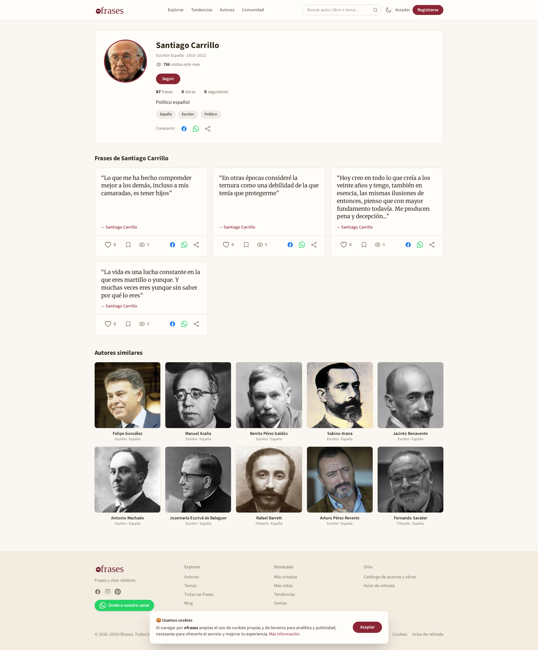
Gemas (280, 603)
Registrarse (428, 10)
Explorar (176, 10)
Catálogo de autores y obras (390, 577)
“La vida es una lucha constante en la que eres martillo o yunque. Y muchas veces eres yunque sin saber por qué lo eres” (150, 283)
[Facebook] (98, 592)
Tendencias (201, 10)
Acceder (402, 10)
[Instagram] (108, 592)
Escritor (188, 114)
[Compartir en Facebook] (184, 129)
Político (211, 114)
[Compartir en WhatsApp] (196, 129)
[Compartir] (208, 129)
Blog (188, 603)
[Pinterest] (118, 592)
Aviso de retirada (379, 586)
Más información (284, 634)
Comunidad (253, 10)
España (166, 114)
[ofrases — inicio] (112, 10)
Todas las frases (199, 594)
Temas (190, 586)
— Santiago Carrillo (119, 227)
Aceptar (367, 627)
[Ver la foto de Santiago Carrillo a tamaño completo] (125, 61)
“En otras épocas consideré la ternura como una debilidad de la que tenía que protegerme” (269, 185)
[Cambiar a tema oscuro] (388, 10)
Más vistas (283, 586)
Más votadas (285, 577)
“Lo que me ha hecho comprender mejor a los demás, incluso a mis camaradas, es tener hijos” (146, 185)
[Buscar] (377, 10)
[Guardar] (128, 244)
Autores (227, 10)
